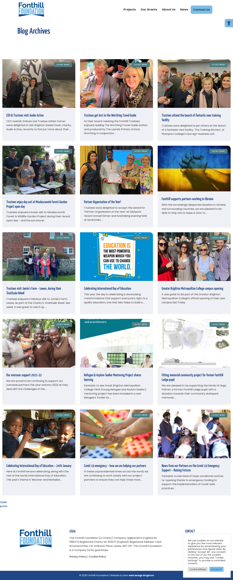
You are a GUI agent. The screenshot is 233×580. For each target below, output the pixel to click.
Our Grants (149, 9)
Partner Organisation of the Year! (102, 202)
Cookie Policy (97, 556)
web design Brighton (141, 575)
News (184, 9)
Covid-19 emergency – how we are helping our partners (115, 466)
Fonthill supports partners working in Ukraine (187, 199)
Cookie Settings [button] (198, 569)
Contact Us (201, 10)
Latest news (63, 64)
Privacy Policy (78, 556)
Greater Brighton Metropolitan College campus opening (192, 288)
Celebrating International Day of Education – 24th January (38, 466)
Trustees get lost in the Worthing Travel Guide (110, 115)
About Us (168, 9)
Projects (129, 9)
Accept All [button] (216, 569)
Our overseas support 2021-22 (24, 375)
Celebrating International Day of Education (107, 288)
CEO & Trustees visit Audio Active (25, 115)
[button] (229, 23)
